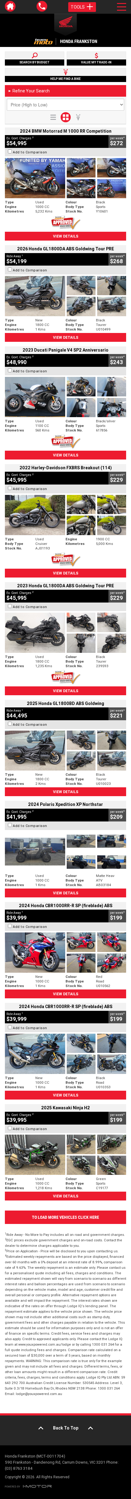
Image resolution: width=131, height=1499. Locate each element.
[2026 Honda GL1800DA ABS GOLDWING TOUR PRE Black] (65, 296)
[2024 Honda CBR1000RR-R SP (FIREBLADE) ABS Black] (65, 1054)
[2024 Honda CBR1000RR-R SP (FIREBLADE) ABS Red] (65, 952)
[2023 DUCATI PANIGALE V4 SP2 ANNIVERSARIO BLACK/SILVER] (65, 397)
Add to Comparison (30, 152)
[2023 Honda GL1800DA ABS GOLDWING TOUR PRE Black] (65, 633)
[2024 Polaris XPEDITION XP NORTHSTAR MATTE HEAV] (65, 852)
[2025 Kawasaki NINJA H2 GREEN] (65, 1155)
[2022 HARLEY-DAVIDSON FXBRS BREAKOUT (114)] (65, 515)
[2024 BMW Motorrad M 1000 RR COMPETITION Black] (65, 178)
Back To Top (65, 1428)
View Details (65, 236)
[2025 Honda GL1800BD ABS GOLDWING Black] (65, 751)
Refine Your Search (29, 91)
